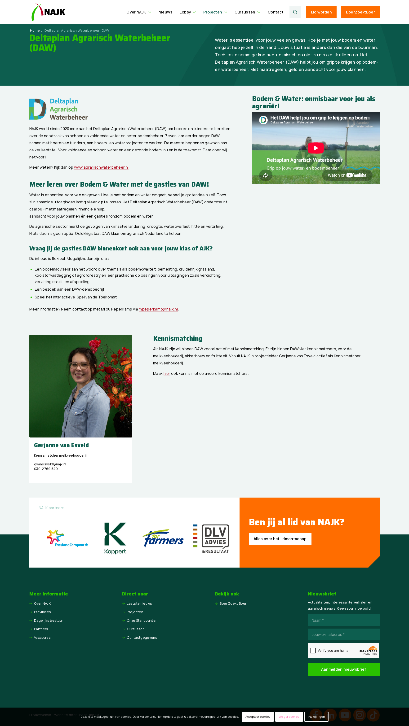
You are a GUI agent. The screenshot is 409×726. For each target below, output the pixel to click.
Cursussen (136, 629)
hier (167, 373)
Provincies (42, 612)
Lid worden (321, 12)
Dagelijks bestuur (48, 620)
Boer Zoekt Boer (233, 603)
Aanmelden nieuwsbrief (343, 669)
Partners (41, 629)
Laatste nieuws (139, 603)
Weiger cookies (289, 717)
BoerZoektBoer (360, 12)
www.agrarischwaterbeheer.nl (101, 167)
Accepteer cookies (257, 717)
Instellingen (316, 717)
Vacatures (42, 637)
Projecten (135, 612)
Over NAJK (42, 603)
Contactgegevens (142, 637)
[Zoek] (295, 12)
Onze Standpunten (142, 620)
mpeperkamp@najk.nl (158, 309)
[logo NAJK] (48, 12)
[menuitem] (139, 12)
